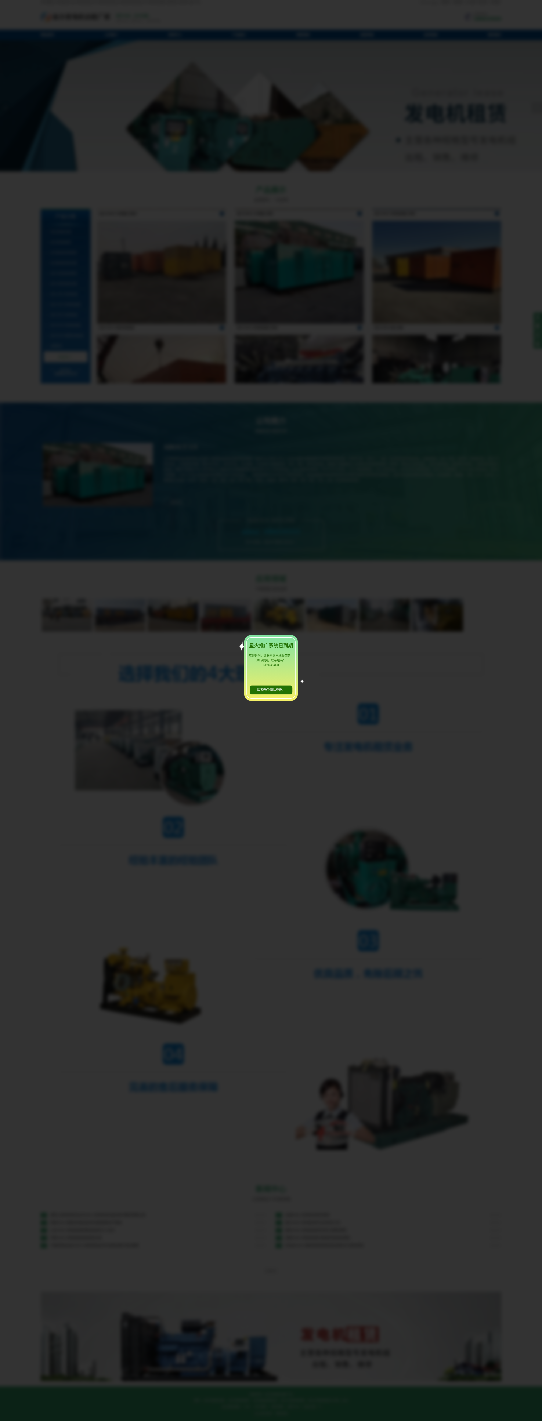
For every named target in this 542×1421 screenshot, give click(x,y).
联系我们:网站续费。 (271, 689)
